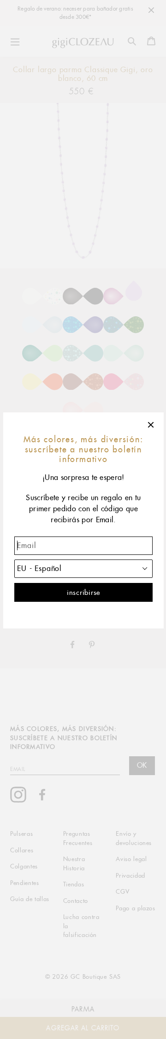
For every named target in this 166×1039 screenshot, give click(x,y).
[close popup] (151, 424)
